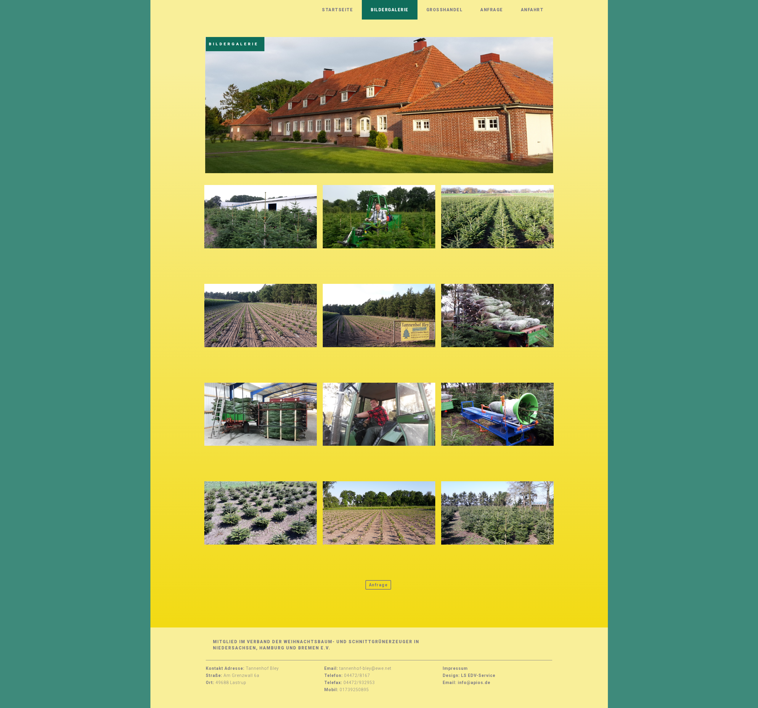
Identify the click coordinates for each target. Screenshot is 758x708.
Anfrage (491, 9)
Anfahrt (532, 9)
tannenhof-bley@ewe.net (365, 668)
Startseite (337, 9)
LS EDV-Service (478, 675)
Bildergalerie (390, 9)
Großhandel (444, 9)
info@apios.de (474, 682)
